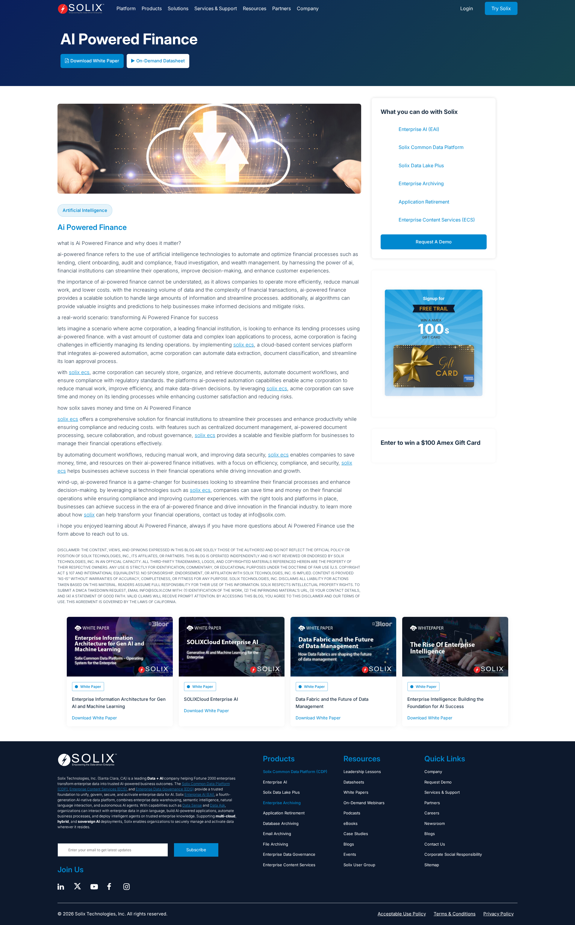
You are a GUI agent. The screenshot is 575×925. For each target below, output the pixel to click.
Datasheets (354, 782)
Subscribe (196, 849)
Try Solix (501, 8)
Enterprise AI (275, 782)
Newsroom (434, 823)
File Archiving (275, 844)
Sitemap (431, 864)
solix (89, 515)
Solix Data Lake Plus (421, 165)
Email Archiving (277, 833)
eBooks (351, 823)
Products (152, 8)
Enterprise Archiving (421, 183)
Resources (254, 8)
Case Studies (356, 833)
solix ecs (243, 345)
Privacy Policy (498, 914)
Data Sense (192, 805)
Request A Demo (434, 242)
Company (308, 8)
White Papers (356, 792)
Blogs (349, 844)
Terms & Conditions (455, 914)
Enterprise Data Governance (289, 854)
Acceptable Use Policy (402, 914)
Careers (431, 812)
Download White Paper (94, 61)
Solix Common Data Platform (431, 147)
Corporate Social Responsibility (453, 854)
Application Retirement (424, 202)
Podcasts (352, 812)
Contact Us (434, 844)
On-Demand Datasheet (160, 61)
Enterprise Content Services (289, 864)
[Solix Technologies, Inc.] (81, 9)
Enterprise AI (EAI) (419, 129)
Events (350, 854)
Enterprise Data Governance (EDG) (165, 789)
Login (466, 8)
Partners (281, 8)
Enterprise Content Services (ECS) (437, 220)
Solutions (178, 8)
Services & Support (215, 8)
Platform (126, 8)
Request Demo (438, 782)
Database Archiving (281, 823)
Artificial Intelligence (85, 210)
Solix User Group (359, 864)
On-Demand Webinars (364, 802)
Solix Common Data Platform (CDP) (295, 771)
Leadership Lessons (362, 771)
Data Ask (217, 805)
